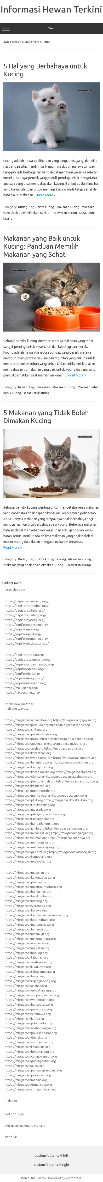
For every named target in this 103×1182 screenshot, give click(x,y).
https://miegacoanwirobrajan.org (73, 852)
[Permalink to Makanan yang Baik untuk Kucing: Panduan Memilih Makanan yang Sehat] (51, 330)
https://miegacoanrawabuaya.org (68, 776)
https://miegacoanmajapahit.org (28, 861)
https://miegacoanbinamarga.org (28, 762)
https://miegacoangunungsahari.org (30, 1061)
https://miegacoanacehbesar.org (28, 962)
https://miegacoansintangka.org (28, 906)
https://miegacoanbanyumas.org (28, 891)
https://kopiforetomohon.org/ (26, 638)
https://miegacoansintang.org (26, 729)
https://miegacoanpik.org (69, 795)
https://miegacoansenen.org (73, 762)
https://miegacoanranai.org (63, 748)
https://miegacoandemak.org (26, 1037)
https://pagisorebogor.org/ (24, 655)
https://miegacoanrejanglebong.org (30, 981)
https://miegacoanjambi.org (25, 828)
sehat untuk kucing (36, 392)
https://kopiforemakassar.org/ (27, 643)
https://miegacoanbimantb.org (27, 929)
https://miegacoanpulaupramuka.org (31, 734)
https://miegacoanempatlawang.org (31, 990)
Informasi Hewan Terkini (51, 9)
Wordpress (73, 1178)
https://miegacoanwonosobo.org (28, 758)
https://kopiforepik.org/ (22, 629)
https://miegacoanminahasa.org (27, 833)
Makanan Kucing (68, 207)
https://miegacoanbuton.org (25, 976)
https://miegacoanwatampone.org (29, 1000)
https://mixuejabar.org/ (21, 688)
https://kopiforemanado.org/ (25, 683)
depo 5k (11, 1137)
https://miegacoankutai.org (24, 1019)
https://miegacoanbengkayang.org (30, 1051)
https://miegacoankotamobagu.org (30, 920)
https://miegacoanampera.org (74, 758)
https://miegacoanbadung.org (26, 953)
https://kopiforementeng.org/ (26, 625)
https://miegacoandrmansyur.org (28, 1084)
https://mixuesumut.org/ (22, 692)
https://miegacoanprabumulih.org (29, 739)
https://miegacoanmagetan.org (27, 948)
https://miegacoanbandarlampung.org (32, 823)
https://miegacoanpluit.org (24, 800)
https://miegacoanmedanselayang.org (32, 847)
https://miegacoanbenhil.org (76, 772)
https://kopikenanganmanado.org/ (29, 664)
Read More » (46, 195)
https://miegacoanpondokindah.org (30, 781)
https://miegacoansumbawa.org (28, 1014)
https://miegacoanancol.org (24, 1066)
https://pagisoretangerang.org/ (27, 659)
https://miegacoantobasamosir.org (30, 971)
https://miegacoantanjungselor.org (30, 819)
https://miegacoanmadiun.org (26, 1080)
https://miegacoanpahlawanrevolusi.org (33, 1070)
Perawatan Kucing (64, 212)
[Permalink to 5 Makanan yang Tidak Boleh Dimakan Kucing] (51, 497)
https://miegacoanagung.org (25, 743)
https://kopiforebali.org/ (22, 674)
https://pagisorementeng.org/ (26, 601)
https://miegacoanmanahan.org (27, 872)
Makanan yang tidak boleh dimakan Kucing (33, 564)
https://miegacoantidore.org (66, 743)
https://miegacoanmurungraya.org (29, 924)
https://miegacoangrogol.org (77, 781)
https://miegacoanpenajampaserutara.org (35, 814)
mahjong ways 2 (16, 708)
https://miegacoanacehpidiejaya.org (31, 1028)
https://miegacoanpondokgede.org (30, 791)
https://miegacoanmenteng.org (27, 795)
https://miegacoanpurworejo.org (28, 1009)
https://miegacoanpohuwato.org (28, 882)
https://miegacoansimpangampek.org (32, 995)
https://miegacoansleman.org (26, 838)
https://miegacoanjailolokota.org (28, 1023)
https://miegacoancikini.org (24, 776)
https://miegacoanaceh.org (24, 748)
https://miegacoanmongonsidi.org (29, 842)
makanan (43, 387)
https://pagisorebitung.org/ (25, 610)
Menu (51, 28)
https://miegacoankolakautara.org (68, 800)
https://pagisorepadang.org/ (25, 615)
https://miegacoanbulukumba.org (28, 896)
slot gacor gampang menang (25, 1125)
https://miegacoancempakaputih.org (31, 1056)
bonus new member (19, 704)
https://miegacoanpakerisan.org (28, 1075)
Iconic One (28, 1178)
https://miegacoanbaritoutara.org (29, 1004)
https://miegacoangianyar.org (72, 833)
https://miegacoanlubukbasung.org (30, 805)
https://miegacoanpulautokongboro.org (33, 887)
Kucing (23, 207)
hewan (22, 387)
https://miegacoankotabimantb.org (30, 772)
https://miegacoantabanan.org (26, 957)
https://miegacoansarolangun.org (29, 1042)
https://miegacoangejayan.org (75, 720)
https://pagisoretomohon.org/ (26, 606)
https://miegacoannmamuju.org (27, 934)
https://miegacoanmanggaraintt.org (30, 939)
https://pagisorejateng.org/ (25, 620)
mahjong (11, 1100)
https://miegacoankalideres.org (27, 786)
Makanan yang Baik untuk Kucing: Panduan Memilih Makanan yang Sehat (41, 246)
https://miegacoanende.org (73, 739)
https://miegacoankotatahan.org (28, 753)
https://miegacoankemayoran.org (29, 767)
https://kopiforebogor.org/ (24, 678)
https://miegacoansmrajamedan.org (30, 1089)
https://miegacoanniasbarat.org (27, 943)
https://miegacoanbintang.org (26, 901)
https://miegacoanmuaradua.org (28, 809)
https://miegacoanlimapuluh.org (27, 1047)
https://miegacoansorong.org (66, 828)
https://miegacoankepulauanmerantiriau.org (36, 915)
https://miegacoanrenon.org (69, 725)
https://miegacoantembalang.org (28, 856)
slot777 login (14, 1114)
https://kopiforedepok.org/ (24, 669)
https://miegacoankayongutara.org (30, 877)
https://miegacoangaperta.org (26, 852)
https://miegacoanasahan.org (26, 986)
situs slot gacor (16, 589)
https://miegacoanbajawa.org (26, 910)
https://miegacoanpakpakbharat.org (31, 1033)
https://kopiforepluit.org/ (23, 634)
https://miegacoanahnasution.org (28, 720)
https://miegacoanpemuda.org (27, 725)
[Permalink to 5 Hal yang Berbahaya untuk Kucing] (51, 150)
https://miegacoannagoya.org (69, 838)
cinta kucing (46, 207)
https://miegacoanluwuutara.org (28, 967)
